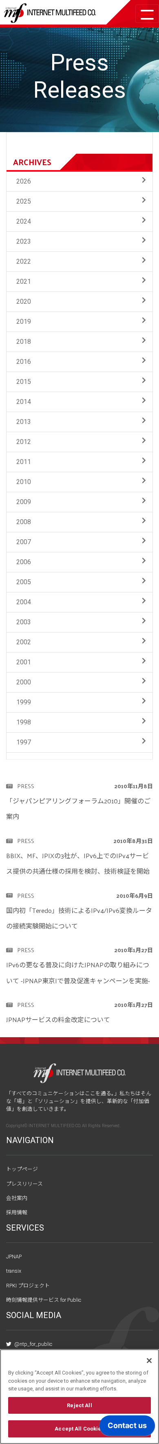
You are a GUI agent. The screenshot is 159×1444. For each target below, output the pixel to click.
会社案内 (16, 1198)
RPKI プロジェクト (28, 1286)
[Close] (149, 1361)
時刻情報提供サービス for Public (43, 1300)
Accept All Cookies (79, 1429)
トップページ (22, 1169)
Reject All (79, 1405)
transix (13, 1271)
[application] (127, 1427)
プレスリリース (24, 1184)
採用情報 (16, 1212)
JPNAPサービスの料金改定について (58, 1019)
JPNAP (14, 1256)
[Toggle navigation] (147, 13)
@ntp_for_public (32, 1344)
